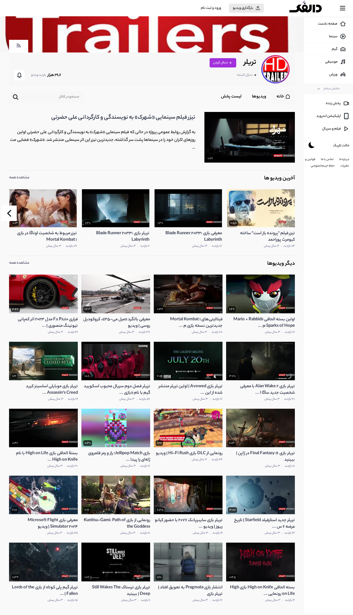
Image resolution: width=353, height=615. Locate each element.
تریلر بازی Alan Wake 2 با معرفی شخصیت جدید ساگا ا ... (267, 390)
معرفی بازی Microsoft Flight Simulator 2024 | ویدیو (53, 523)
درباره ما (344, 159)
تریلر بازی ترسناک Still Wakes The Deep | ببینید (121, 591)
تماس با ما (327, 159)
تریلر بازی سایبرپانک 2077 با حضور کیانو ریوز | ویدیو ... (188, 523)
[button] (9, 213)
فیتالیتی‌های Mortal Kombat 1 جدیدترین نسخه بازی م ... (196, 323)
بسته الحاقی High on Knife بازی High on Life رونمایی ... (262, 591)
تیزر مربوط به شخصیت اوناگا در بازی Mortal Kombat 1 (47, 237)
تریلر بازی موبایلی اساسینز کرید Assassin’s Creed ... (52, 390)
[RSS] (19, 48)
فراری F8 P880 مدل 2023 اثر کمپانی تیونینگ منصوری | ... (48, 323)
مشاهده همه (19, 178)
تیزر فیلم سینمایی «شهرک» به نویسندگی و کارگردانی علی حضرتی (123, 117)
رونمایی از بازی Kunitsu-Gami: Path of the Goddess (117, 523)
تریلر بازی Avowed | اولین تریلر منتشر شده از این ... (190, 390)
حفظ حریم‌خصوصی (323, 166)
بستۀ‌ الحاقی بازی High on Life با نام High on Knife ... (47, 457)
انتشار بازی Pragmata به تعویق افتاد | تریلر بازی (190, 591)
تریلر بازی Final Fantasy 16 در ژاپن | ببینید (265, 457)
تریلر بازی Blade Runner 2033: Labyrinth (122, 237)
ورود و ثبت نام (211, 8)
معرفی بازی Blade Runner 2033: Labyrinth (193, 237)
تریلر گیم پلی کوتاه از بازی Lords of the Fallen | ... (45, 591)
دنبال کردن (220, 62)
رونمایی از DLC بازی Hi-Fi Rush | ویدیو (189, 453)
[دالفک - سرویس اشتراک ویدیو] (310, 8)
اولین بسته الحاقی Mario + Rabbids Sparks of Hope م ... (264, 323)
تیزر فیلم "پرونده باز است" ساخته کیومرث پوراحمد (267, 237)
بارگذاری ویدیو (243, 8)
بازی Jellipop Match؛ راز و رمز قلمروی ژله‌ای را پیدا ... (119, 457)
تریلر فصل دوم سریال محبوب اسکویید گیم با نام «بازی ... (117, 390)
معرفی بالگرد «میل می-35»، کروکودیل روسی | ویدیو (116, 323)
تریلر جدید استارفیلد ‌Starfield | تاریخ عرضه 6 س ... (264, 523)
